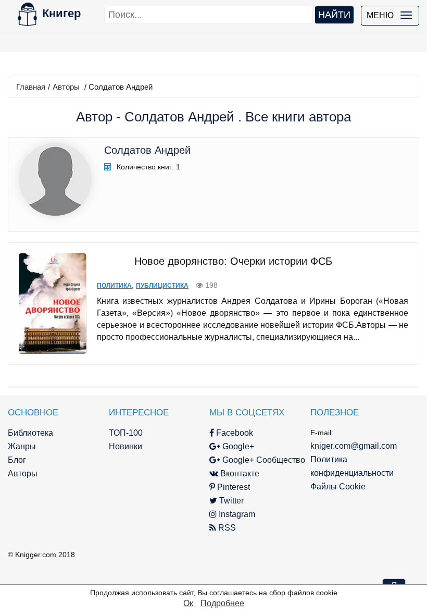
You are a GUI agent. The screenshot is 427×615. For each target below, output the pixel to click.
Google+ (237, 446)
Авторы (66, 86)
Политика (114, 285)
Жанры (22, 446)
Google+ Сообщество (262, 460)
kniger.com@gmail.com (353, 445)
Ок (188, 603)
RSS (226, 527)
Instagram (236, 514)
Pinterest (232, 487)
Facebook (233, 432)
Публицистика (162, 285)
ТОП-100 (126, 432)
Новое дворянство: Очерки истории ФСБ (233, 261)
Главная (30, 86)
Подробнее (222, 603)
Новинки (125, 446)
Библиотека (30, 432)
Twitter (230, 500)
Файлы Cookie (338, 486)
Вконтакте (238, 473)
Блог (17, 460)
